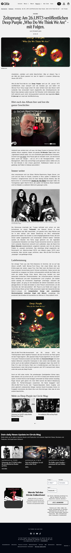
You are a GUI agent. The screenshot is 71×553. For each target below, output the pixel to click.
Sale (51, 3)
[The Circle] (5, 4)
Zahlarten (14, 544)
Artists (20, 3)
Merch (32, 3)
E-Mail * (49, 479)
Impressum (58, 544)
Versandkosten (6, 544)
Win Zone (46, 3)
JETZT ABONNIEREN (57, 502)
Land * (49, 487)
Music (25, 3)
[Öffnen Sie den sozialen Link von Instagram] (34, 533)
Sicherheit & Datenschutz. (59, 515)
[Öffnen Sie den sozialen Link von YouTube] (37, 533)
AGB (45, 544)
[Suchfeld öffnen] (59, 4)
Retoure (41, 544)
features (4, 468)
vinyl (27, 467)
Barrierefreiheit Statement (25, 546)
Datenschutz (51, 544)
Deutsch (66, 545)
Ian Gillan (23, 156)
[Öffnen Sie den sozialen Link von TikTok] (40, 533)
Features (11, 8)
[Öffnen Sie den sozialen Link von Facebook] (30, 533)
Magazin (38, 3)
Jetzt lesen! (15, 419)
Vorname (61, 479)
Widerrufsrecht (33, 544)
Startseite (4, 8)
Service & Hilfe (22, 544)
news (50, 467)
